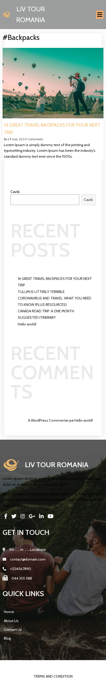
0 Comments (33, 139)
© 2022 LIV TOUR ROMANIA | (37, 665)
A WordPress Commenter (48, 420)
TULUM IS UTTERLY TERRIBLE (41, 291)
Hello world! (27, 324)
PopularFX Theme (76, 665)
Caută (15, 191)
